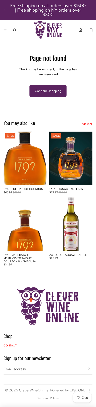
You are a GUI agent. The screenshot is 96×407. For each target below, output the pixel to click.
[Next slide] (91, 10)
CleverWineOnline (33, 390)
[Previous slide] (5, 10)
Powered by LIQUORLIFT (70, 390)
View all (87, 124)
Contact (10, 345)
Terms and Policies (48, 398)
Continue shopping (48, 91)
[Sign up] (87, 369)
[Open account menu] (81, 30)
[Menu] (5, 30)
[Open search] (15, 30)
